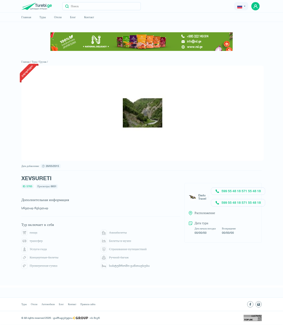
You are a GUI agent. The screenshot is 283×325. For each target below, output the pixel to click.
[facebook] (250, 304)
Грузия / (43, 61)
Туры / (35, 61)
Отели (58, 17)
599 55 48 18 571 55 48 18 (241, 191)
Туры (42, 17)
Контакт (89, 17)
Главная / (26, 61)
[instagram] (258, 304)
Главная (26, 17)
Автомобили (48, 304)
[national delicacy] (141, 41)
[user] (255, 6)
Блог (73, 17)
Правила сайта (87, 304)
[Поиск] (67, 6)
